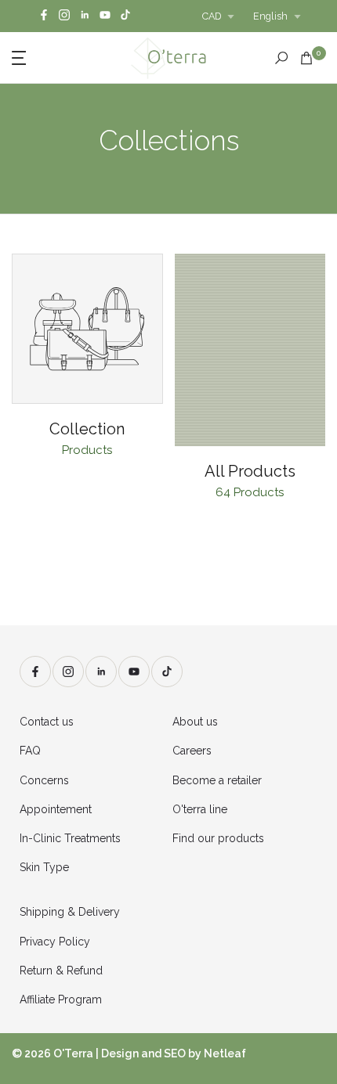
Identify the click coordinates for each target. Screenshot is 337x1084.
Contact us (47, 721)
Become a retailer (217, 780)
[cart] (306, 58)
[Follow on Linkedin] (84, 16)
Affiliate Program (61, 999)
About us (195, 721)
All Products (250, 471)
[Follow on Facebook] (44, 16)
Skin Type (44, 867)
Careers (192, 750)
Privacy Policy (55, 941)
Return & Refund (61, 970)
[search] (281, 58)
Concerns (44, 780)
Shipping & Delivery (70, 912)
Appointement (56, 809)
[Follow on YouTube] (105, 16)
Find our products (218, 838)
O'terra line (199, 809)
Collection (87, 429)
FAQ (30, 750)
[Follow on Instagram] (64, 16)
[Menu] (47, 56)
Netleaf (225, 1053)
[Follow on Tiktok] (125, 16)
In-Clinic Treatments (70, 838)
